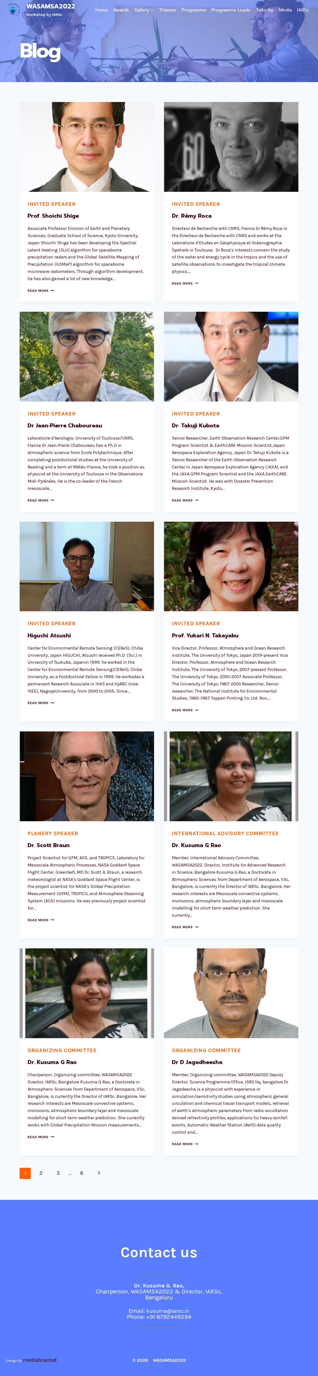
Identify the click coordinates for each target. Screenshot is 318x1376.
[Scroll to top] (307, 1367)
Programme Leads (230, 9)
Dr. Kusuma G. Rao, (159, 1285)
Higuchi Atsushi (49, 635)
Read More (41, 291)
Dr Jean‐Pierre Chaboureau (65, 425)
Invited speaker (52, 204)
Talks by (265, 9)
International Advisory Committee (225, 833)
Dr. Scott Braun (49, 845)
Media (285, 9)
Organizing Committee (62, 1050)
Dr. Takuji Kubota (195, 425)
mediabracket (40, 1360)
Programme (194, 9)
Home (101, 9)
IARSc (303, 9)
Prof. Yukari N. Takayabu (205, 635)
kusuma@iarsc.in (168, 1311)
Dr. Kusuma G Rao (196, 845)
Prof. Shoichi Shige (53, 216)
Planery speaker (53, 833)
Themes (167, 9)
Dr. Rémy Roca (192, 216)
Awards (121, 9)
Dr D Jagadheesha (197, 1062)
